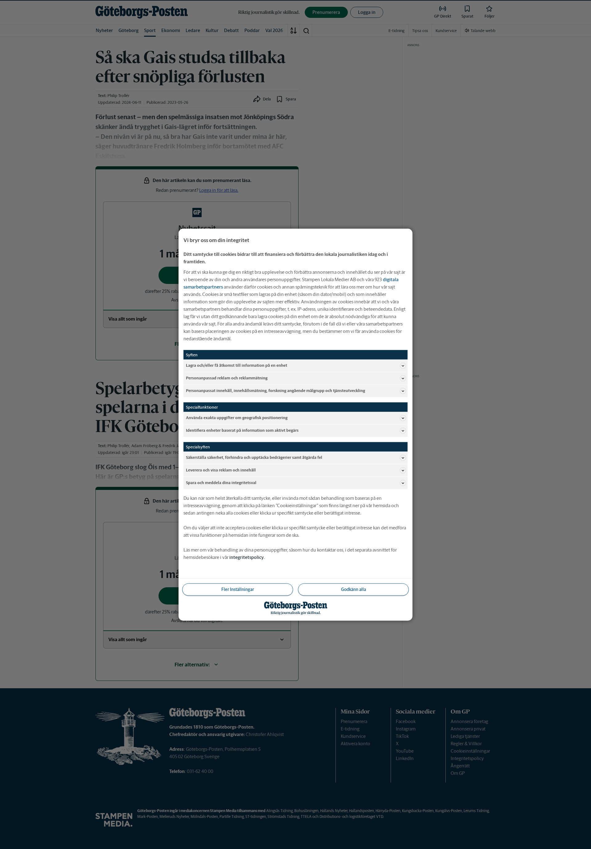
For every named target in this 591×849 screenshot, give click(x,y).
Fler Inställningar (237, 589)
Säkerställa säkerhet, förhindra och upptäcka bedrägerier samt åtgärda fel (254, 457)
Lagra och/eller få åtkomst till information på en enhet (236, 365)
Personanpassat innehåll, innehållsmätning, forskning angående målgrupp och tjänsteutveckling (275, 390)
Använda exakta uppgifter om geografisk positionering (236, 417)
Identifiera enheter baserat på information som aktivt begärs (242, 430)
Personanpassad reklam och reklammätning (226, 378)
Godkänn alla (353, 589)
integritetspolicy (246, 557)
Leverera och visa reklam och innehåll (221, 470)
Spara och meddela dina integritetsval (221, 482)
